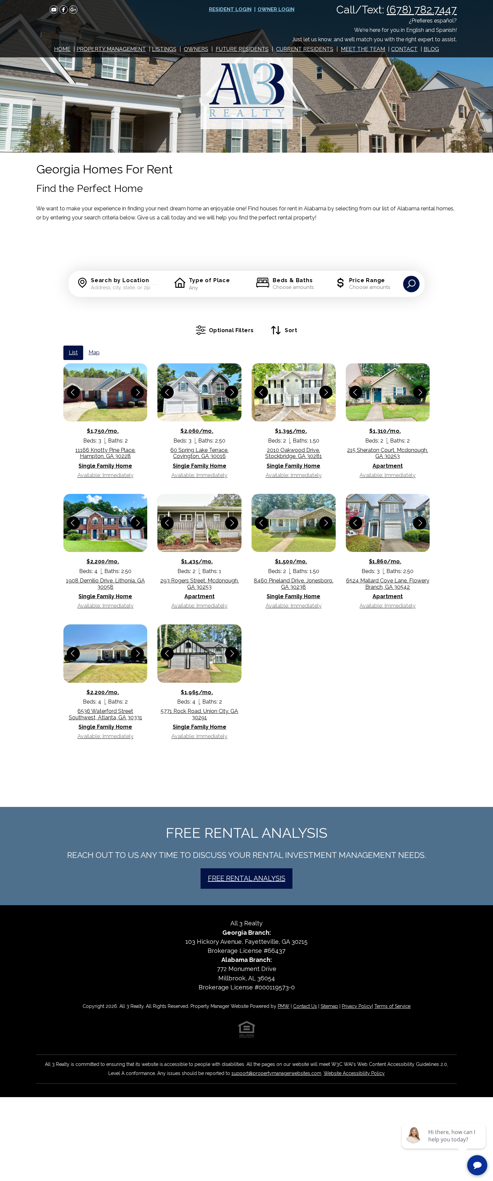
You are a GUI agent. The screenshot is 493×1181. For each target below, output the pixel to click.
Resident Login (230, 9)
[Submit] (411, 284)
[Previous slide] (73, 392)
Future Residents (242, 49)
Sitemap (329, 1006)
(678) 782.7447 (422, 9)
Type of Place (209, 280)
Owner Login (276, 9)
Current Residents (304, 49)
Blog (431, 49)
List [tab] (73, 352)
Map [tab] (94, 352)
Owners (196, 49)
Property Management (111, 49)
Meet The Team (363, 49)
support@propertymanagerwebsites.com (276, 1073)
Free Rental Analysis (246, 878)
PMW (283, 1006)
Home (62, 49)
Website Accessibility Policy (354, 1073)
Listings (164, 49)
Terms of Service (392, 1006)
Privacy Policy (357, 1006)
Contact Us (305, 1006)
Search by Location (120, 280)
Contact (404, 49)
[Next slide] (137, 392)
